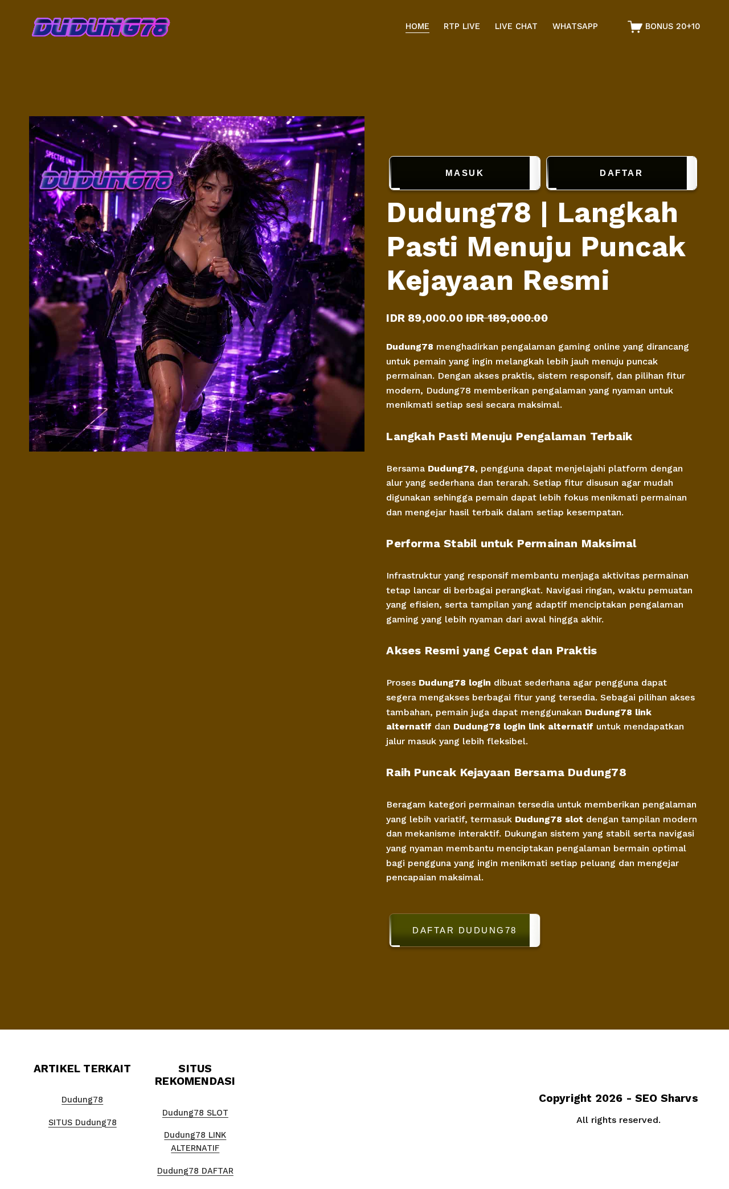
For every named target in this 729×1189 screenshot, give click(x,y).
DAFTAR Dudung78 (464, 930)
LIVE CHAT (516, 26)
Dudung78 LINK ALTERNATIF (195, 1141)
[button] (542, 932)
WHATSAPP (575, 26)
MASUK (465, 173)
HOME (417, 26)
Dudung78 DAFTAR (195, 1171)
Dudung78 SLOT (195, 1113)
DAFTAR (621, 173)
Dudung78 (411, 346)
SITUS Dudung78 (82, 1123)
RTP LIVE (462, 26)
